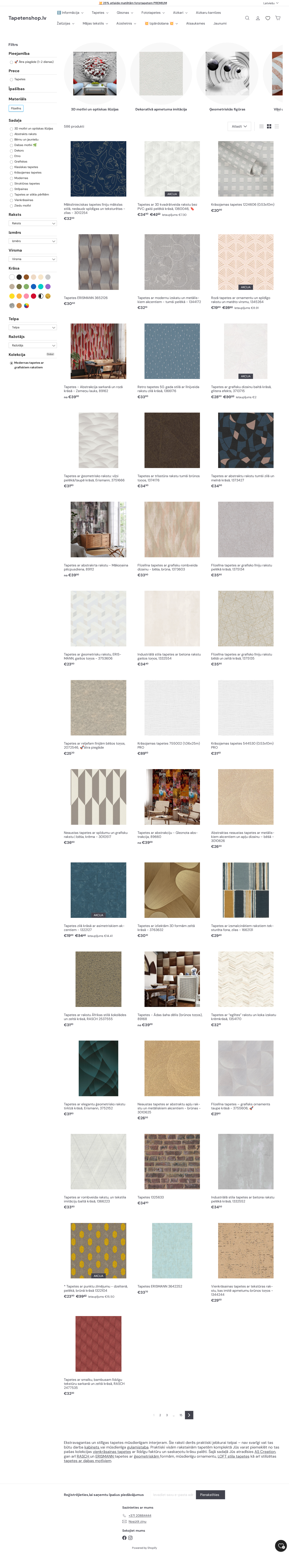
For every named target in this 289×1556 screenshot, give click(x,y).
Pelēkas (48, 277)
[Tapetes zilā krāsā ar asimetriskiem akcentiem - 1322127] (98, 898)
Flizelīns (16, 108)
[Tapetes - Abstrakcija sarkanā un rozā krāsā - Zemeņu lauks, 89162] (98, 360)
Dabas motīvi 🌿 (25, 145)
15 (181, 1415)
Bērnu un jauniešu (26, 140)
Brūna (26, 277)
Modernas (21, 178)
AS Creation (265, 1451)
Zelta (48, 296)
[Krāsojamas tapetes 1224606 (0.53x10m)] (246, 175)
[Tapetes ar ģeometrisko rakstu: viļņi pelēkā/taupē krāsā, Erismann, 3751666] (98, 449)
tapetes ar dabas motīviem (87, 1460)
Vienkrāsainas (23, 200)
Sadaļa (15, 120)
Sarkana (34, 296)
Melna (19, 277)
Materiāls (17, 99)
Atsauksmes (195, 23)
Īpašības (17, 88)
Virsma (15, 250)
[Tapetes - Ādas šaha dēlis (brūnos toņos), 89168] (172, 988)
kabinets (92, 1447)
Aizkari (178, 12)
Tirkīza (41, 286)
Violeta (48, 286)
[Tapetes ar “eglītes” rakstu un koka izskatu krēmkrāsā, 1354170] (246, 988)
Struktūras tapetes (27, 184)
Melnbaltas (41, 296)
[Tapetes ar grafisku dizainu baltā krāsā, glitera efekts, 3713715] (246, 360)
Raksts (15, 214)
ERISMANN (105, 1456)
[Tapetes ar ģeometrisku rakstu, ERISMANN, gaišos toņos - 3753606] (98, 627)
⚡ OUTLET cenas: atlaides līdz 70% (132, 3)
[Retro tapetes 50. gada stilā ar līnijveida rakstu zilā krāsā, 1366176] (172, 360)
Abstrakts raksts (25, 134)
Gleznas (123, 12)
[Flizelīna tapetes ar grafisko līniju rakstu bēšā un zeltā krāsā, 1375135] (246, 627)
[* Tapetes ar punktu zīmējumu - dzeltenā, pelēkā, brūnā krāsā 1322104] (98, 1259)
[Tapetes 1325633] (172, 1168)
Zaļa (26, 286)
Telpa (14, 318)
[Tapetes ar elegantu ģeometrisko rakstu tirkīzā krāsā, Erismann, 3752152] (98, 1077)
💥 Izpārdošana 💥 (159, 23)
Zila (34, 286)
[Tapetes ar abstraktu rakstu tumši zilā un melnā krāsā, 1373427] (246, 449)
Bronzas (19, 305)
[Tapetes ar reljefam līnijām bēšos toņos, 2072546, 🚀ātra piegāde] (98, 716)
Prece (14, 71)
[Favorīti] (267, 18)
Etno (17, 156)
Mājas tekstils (94, 23)
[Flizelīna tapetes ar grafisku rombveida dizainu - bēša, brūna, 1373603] (172, 538)
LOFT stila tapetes (233, 1456)
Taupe (12, 286)
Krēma (41, 277)
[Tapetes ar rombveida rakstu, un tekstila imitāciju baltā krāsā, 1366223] (98, 1170)
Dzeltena (12, 296)
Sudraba (12, 305)
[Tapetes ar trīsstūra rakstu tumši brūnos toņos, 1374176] (172, 449)
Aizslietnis (124, 23)
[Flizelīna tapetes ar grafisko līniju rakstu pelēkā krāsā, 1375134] (246, 538)
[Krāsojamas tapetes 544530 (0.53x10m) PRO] (246, 716)
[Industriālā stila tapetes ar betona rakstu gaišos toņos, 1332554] (172, 627)
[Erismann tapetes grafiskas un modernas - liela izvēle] (89, 1456)
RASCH (83, 1456)
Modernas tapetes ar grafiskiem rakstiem (29, 365)
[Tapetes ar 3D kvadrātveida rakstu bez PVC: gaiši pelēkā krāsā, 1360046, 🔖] (172, 177)
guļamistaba (138, 1447)
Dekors (19, 151)
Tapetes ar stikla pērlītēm (31, 195)
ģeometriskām (147, 1456)
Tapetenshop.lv (27, 18)
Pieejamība (19, 54)
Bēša (34, 277)
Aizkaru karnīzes (208, 12)
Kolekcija (17, 354)
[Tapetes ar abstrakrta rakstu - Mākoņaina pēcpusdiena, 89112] (98, 538)
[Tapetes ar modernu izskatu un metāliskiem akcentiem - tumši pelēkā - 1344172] (172, 270)
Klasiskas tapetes (26, 167)
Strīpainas (21, 189)
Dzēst (50, 354)
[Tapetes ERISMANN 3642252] (172, 1257)
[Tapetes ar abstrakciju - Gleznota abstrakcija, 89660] (172, 805)
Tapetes (98, 12)
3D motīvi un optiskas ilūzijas (33, 129)
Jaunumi (220, 23)
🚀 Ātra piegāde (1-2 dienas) (34, 62)
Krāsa (14, 268)
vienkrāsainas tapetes (112, 1451)
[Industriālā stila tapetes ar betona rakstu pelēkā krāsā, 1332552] (246, 1170)
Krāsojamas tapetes (27, 173)
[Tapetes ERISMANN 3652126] (98, 268)
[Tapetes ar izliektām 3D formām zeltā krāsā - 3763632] (172, 898)
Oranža (19, 296)
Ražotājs (17, 336)
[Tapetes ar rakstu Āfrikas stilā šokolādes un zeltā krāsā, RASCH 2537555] (98, 988)
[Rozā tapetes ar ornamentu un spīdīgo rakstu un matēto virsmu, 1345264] (246, 270)
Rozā (26, 296)
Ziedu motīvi (22, 206)
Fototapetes (151, 12)
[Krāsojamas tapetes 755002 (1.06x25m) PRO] (172, 716)
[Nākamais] (189, 1415)
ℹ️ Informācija (68, 12)
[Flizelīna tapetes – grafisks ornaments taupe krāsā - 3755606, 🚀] (246, 1077)
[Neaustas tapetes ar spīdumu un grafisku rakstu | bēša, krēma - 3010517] (98, 805)
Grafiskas (20, 162)
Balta (12, 277)
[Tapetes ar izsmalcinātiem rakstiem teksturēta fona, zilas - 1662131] (246, 898)
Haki (19, 286)
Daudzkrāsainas (26, 305)
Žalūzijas (64, 23)
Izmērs (15, 232)
